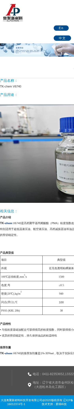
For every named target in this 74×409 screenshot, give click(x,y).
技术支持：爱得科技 (54, 404)
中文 (62, 38)
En (61, 28)
